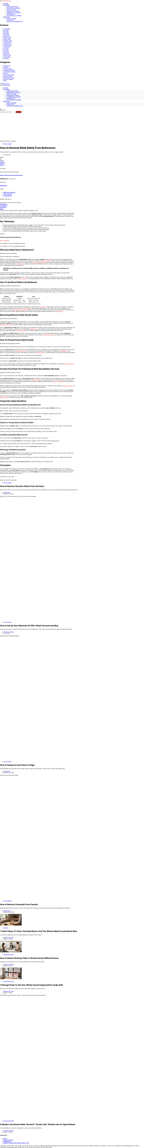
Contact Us (10, 20)
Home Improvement (8, 74)
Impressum (7, 1141)
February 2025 (7, 55)
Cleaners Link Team (8, 632)
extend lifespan (58, 311)
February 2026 (7, 37)
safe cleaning (7, 195)
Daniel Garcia (3, 185)
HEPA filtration (41, 352)
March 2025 (6, 54)
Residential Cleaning (13, 8)
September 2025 (7, 45)
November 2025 (7, 42)
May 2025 (6, 51)
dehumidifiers (63, 351)
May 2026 (6, 33)
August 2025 (6, 46)
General (5, 73)
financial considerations (58, 381)
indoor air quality (22, 278)
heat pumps (21, 264)
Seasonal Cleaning (13, 11)
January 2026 (6, 39)
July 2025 (5, 48)
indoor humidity (47, 261)
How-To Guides (11, 9)
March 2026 (6, 36)
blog (5, 1138)
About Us (6, 17)
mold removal (7, 194)
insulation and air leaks (48, 334)
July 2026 (5, 30)
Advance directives (36, 380)
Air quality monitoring (68, 385)
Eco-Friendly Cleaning (14, 15)
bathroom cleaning (9, 192)
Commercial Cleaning (14, 12)
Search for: (3, 110)
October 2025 (7, 43)
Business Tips (11, 14)
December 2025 (7, 40)
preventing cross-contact (6, 324)
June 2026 (6, 31)
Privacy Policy (8, 1140)
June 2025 (6, 49)
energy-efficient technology (39, 262)
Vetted (5, 3)
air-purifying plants (69, 363)
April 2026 (6, 34)
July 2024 (5, 58)
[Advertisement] (72, 128)
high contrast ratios (20, 330)
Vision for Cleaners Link (15, 21)
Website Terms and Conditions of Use (16, 1143)
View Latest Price (4, 240)
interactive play (34, 329)
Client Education (12, 6)
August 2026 (6, 28)
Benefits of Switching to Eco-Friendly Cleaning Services (11, 175)
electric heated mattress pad (19, 310)
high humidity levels (20, 351)
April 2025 (6, 52)
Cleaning (6, 5)
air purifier (43, 307)
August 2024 (6, 57)
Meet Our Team (11, 18)
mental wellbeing (26, 308)
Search (18, 112)
